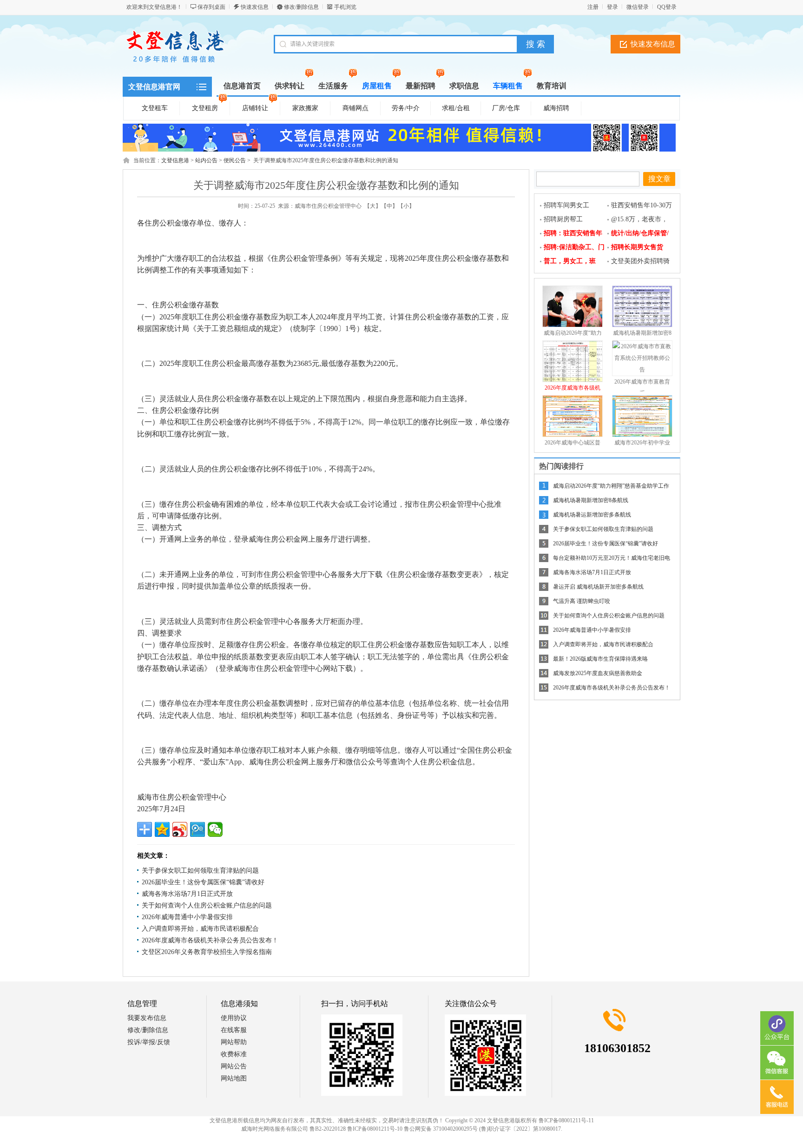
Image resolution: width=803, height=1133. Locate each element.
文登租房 (205, 108)
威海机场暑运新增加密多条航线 (592, 514)
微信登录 (637, 7)
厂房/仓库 (506, 108)
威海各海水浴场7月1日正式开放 (187, 893)
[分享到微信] (215, 829)
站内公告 (206, 160)
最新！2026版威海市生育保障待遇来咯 (600, 659)
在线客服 (234, 1030)
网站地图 (234, 1078)
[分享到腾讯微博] (197, 829)
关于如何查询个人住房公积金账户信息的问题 (207, 905)
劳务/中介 (406, 108)
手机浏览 (345, 7)
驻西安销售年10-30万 (641, 205)
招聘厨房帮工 (563, 219)
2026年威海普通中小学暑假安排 (187, 917)
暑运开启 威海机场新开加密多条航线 (598, 586)
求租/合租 (456, 108)
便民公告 (235, 160)
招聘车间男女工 (566, 205)
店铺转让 (255, 108)
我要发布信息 (146, 1017)
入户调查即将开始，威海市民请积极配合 (200, 928)
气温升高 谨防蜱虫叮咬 (581, 601)
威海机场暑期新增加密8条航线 (590, 500)
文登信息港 (175, 160)
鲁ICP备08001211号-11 (566, 1120)
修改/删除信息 (301, 7)
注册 (593, 7)
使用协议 (234, 1017)
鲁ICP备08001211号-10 (374, 1129)
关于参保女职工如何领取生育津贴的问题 (200, 870)
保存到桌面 (211, 7)
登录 (612, 7)
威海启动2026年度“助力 (573, 333)
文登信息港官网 (154, 87)
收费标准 (234, 1054)
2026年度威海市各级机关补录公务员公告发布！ (210, 940)
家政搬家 (305, 108)
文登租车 (155, 108)
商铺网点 (355, 108)
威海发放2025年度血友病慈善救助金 (597, 673)
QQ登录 (667, 7)
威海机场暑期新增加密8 (642, 333)
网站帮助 (234, 1042)
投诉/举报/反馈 (148, 1042)
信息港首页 (242, 86)
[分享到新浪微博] (179, 829)
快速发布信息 (653, 44)
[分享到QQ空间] (162, 829)
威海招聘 (556, 108)
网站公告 (234, 1066)
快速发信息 (255, 7)
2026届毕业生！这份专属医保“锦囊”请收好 (203, 882)
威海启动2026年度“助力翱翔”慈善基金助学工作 (611, 486)
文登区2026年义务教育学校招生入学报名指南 (207, 951)
